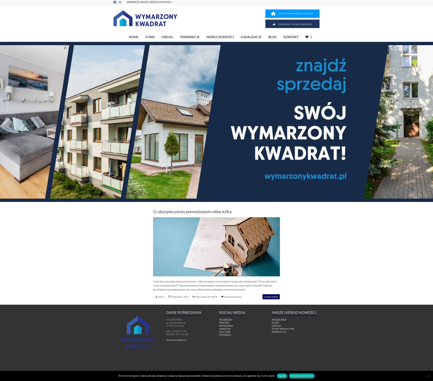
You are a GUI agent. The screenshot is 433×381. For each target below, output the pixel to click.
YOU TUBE (224, 331)
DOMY (275, 322)
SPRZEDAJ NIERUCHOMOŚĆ (295, 24)
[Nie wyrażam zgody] (428, 376)
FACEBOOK (225, 319)
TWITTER (224, 322)
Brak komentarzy (233, 296)
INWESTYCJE (279, 331)
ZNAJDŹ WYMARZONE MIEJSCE (296, 13)
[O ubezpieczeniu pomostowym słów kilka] (216, 218)
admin (161, 296)
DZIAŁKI (276, 325)
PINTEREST (225, 334)
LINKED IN (225, 328)
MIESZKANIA (279, 319)
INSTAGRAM (226, 325)
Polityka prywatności (302, 375)
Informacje (201, 296)
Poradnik (212, 296)
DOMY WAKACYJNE (283, 328)
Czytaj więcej (271, 296)
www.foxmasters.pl (176, 339)
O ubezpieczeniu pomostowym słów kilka (192, 211)
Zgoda (282, 375)
